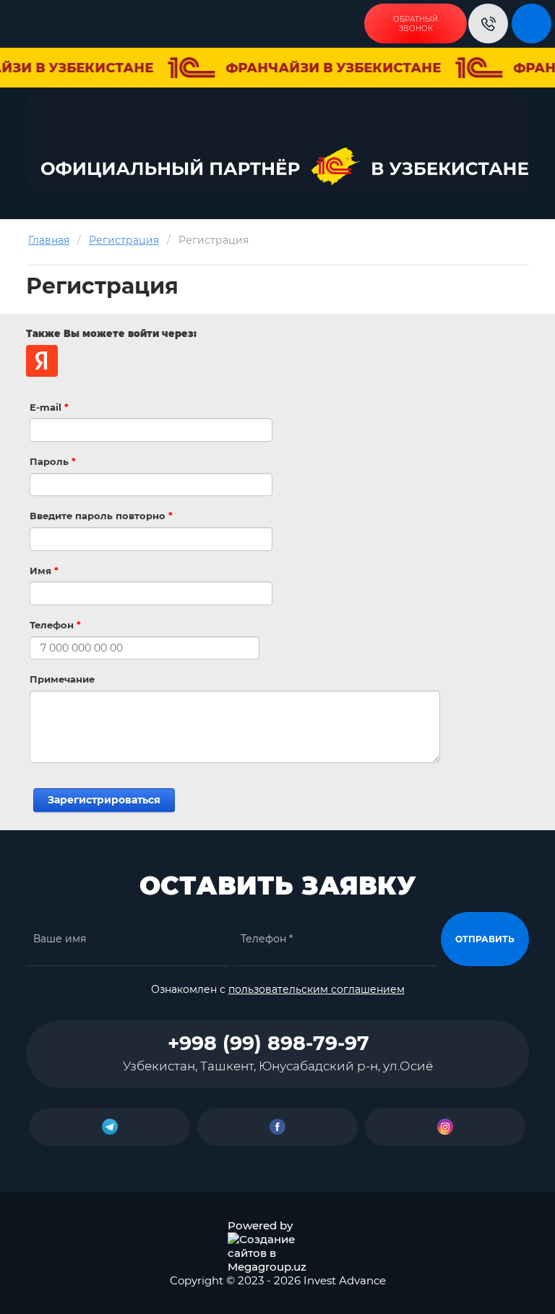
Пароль (53, 461)
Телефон (55, 625)
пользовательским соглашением (316, 989)
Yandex (42, 361)
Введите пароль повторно (101, 515)
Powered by (260, 1225)
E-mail (49, 407)
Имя (44, 570)
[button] (415, 23)
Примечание (62, 679)
